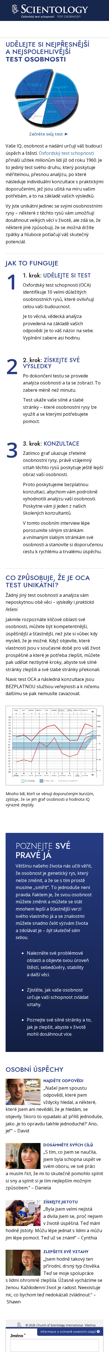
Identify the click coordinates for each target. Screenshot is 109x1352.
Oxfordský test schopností (66, 153)
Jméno (16, 1335)
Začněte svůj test (46, 134)
